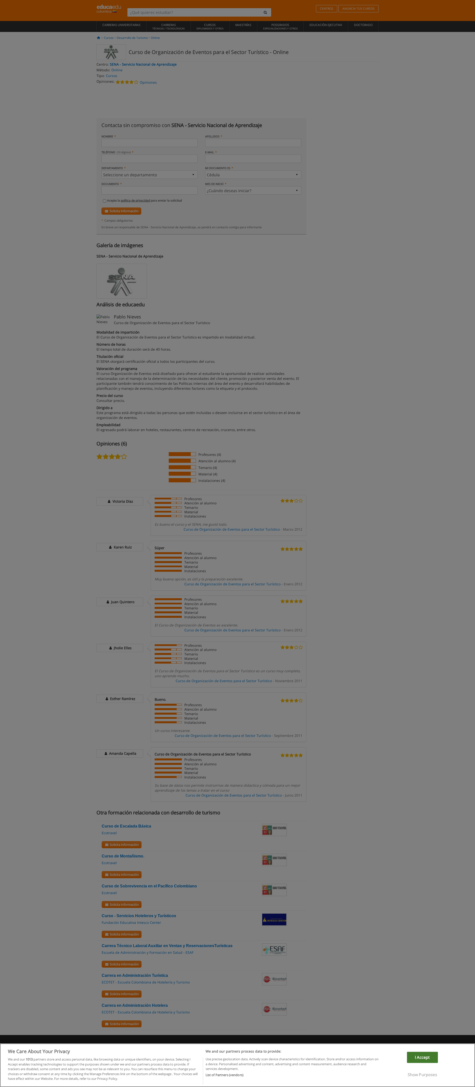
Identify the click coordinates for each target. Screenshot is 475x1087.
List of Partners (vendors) (224, 1075)
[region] (237, 1065)
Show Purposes (422, 1074)
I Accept (422, 1057)
